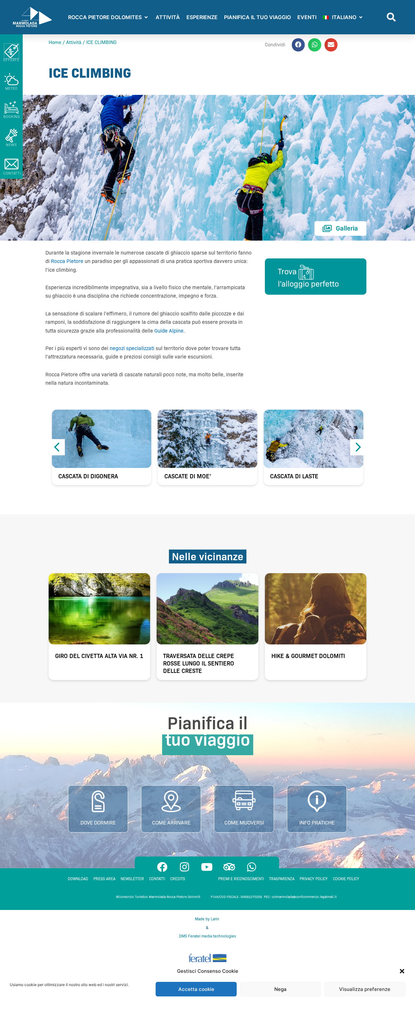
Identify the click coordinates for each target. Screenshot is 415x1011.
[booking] (11, 107)
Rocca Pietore (67, 261)
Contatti (157, 878)
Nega (280, 989)
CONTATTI (12, 173)
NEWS (11, 144)
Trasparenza (281, 878)
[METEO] (11, 79)
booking (11, 116)
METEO (11, 88)
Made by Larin (207, 918)
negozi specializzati (132, 348)
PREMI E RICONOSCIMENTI (241, 878)
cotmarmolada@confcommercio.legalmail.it (304, 897)
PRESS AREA (104, 878)
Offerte (11, 60)
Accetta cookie (196, 989)
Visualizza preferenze (364, 989)
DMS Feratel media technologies (207, 936)
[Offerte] (11, 51)
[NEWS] (11, 135)
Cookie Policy (346, 878)
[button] (402, 971)
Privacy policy (314, 878)
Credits (177, 878)
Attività (73, 42)
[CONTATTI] (11, 164)
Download (78, 878)
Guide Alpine (169, 331)
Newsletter (132, 878)
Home (55, 42)
